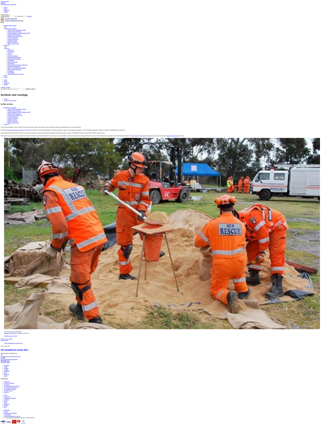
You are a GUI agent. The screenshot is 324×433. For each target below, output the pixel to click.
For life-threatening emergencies (9, 360)
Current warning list (12, 39)
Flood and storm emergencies (8, 3)
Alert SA (6, 392)
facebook (6, 365)
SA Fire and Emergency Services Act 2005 (17, 130)
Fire (5, 407)
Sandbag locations (12, 40)
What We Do (10, 51)
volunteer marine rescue (172, 135)
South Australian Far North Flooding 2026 (18, 33)
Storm (5, 9)
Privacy (6, 411)
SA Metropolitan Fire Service (12, 386)
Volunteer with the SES (10, 333)
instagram (6, 374)
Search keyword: (5, 89)
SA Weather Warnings (10, 389)
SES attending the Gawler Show (14, 350)
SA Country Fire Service (10, 387)
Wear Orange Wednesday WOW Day (17, 65)
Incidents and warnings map (14, 36)
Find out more (4, 340)
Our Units (10, 53)
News (5, 75)
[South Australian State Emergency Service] (12, 22)
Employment (10, 63)
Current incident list (12, 37)
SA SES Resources (12, 56)
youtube (6, 368)
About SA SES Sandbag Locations (16, 30)
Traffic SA (7, 381)
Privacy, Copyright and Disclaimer (16, 68)
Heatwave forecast (12, 42)
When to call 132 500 (13, 43)
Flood (5, 7)
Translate (29, 16)
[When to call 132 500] (162, 336)
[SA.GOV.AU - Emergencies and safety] (14, 423)
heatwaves (143, 135)
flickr (5, 373)
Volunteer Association (10, 398)
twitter (5, 366)
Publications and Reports (14, 57)
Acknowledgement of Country (15, 74)
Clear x (33, 89)
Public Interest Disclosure (14, 69)
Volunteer (3, 87)
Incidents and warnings (10, 107)
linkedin (6, 370)
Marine (6, 12)
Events (9, 54)
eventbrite (6, 371)
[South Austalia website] (19, 423)
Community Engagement (14, 59)
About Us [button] (6, 45)
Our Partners (10, 60)
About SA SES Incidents (14, 34)
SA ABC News (8, 390)
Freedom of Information (13, 66)
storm (136, 135)
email (5, 376)
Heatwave (6, 10)
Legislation (10, 71)
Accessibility (10, 72)
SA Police (6, 384)
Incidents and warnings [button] (10, 25)
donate (20, 333)
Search (28, 89)
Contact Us (10, 49)
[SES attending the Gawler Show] (162, 343)
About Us (6, 124)
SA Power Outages (9, 383)
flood (132, 135)
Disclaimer (7, 410)
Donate (8, 87)
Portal (5, 77)
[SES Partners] (6, 423)
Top (2, 355)
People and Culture (12, 62)
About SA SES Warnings (14, 31)
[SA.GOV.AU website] (23, 423)
